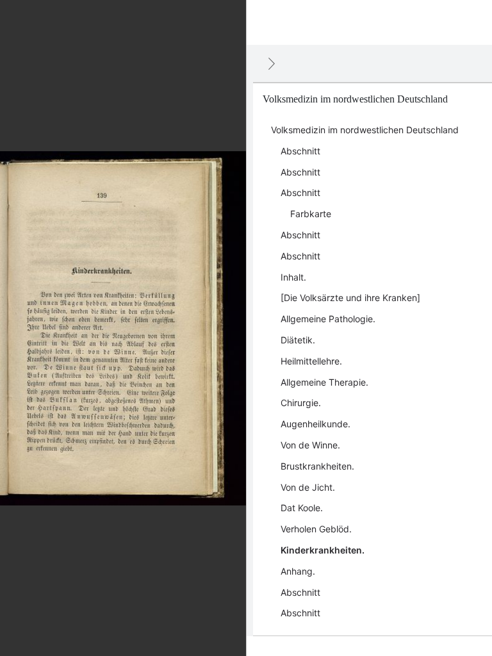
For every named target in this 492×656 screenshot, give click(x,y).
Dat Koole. (302, 507)
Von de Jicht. (308, 487)
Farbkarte (310, 213)
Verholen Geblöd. (316, 528)
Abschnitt (300, 150)
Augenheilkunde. (315, 423)
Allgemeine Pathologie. (328, 318)
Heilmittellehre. (311, 361)
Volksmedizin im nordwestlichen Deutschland (365, 129)
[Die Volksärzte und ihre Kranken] (350, 297)
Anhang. (298, 571)
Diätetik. (298, 339)
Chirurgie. (301, 402)
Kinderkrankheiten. (323, 550)
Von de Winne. (310, 444)
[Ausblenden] (272, 63)
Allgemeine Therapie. (324, 382)
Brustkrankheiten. (317, 466)
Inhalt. (293, 277)
